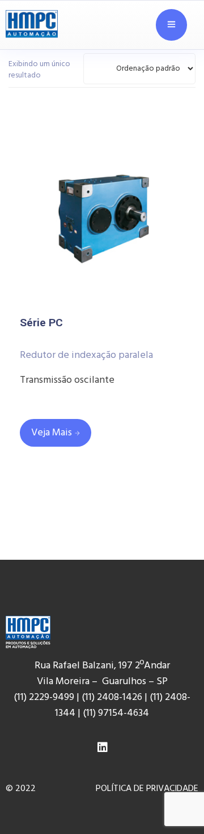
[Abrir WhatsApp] (176, 800)
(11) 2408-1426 (112, 697)
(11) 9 (93, 713)
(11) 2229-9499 (44, 697)
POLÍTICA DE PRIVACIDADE (147, 788)
